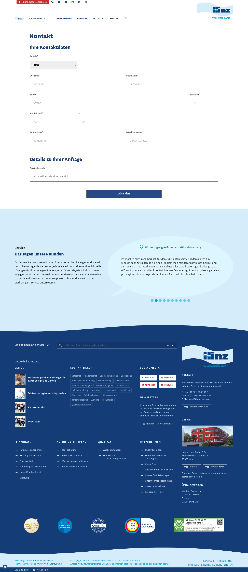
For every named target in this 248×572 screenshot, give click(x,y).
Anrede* (34, 56)
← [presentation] (104, 263)
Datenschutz (224, 561)
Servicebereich (37, 168)
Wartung (95, 400)
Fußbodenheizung (80, 390)
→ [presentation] (236, 263)
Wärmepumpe (122, 386)
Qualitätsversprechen (81, 405)
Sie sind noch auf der (32, 345)
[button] (152, 300)
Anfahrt (194, 467)
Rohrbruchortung (92, 395)
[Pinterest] (79, 2)
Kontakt (43, 570)
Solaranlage (96, 390)
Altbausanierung (110, 395)
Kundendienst (90, 376)
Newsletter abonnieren (159, 424)
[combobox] (124, 177)
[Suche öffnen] (126, 19)
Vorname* (35, 76)
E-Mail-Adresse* (134, 132)
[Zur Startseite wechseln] (34, 570)
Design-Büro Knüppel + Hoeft (40, 561)
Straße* (33, 95)
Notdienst (76, 376)
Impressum (209, 561)
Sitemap (228, 565)
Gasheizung (125, 390)
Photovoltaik (111, 390)
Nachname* (132, 76)
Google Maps (217, 467)
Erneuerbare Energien (82, 386)
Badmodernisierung (109, 376)
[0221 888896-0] (52, 2)
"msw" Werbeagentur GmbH (50, 564)
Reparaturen (107, 400)
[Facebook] (65, 2)
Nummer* (195, 95)
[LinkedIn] (86, 2)
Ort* (80, 114)
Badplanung (126, 376)
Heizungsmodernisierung (83, 381)
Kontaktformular (199, 407)
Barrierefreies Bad (80, 400)
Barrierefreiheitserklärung (205, 565)
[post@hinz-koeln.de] (59, 2)
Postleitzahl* (36, 114)
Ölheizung (76, 395)
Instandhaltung (105, 381)
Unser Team (34, 422)
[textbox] (124, 177)
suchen (171, 345)
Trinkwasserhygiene (104, 386)
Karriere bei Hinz (36, 407)
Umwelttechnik (122, 381)
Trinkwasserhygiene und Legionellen (47, 393)
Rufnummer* (36, 132)
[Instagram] (72, 2)
